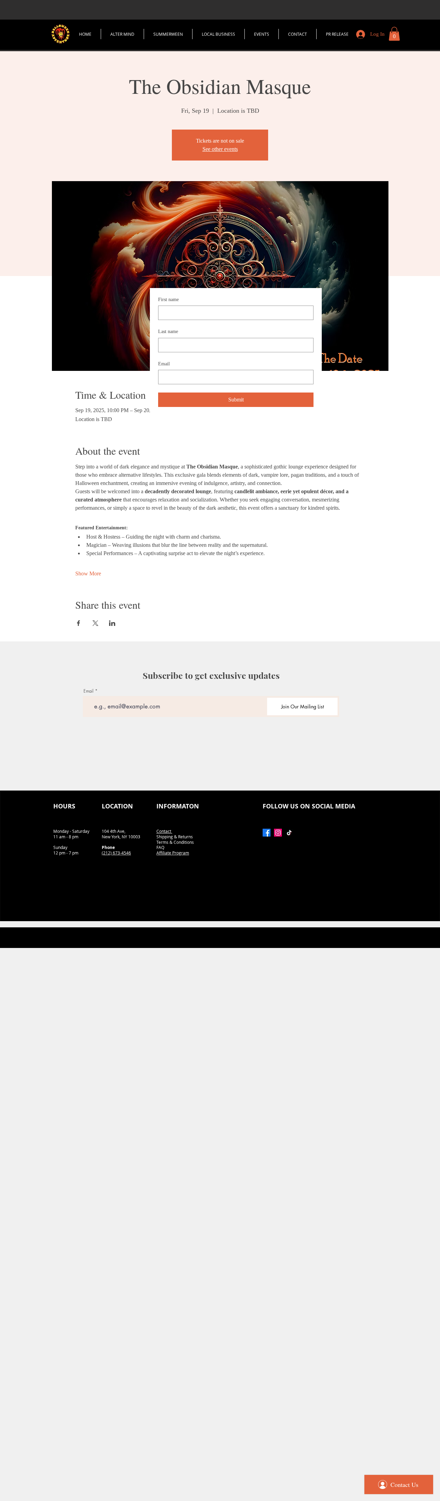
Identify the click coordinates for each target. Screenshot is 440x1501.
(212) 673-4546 (116, 853)
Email (164, 363)
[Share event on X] (95, 623)
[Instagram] (278, 833)
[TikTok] (289, 833)
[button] (394, 34)
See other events (220, 149)
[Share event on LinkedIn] (112, 623)
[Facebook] (267, 833)
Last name (168, 331)
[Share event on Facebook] (78, 623)
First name (168, 299)
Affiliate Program (172, 853)
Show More (88, 573)
